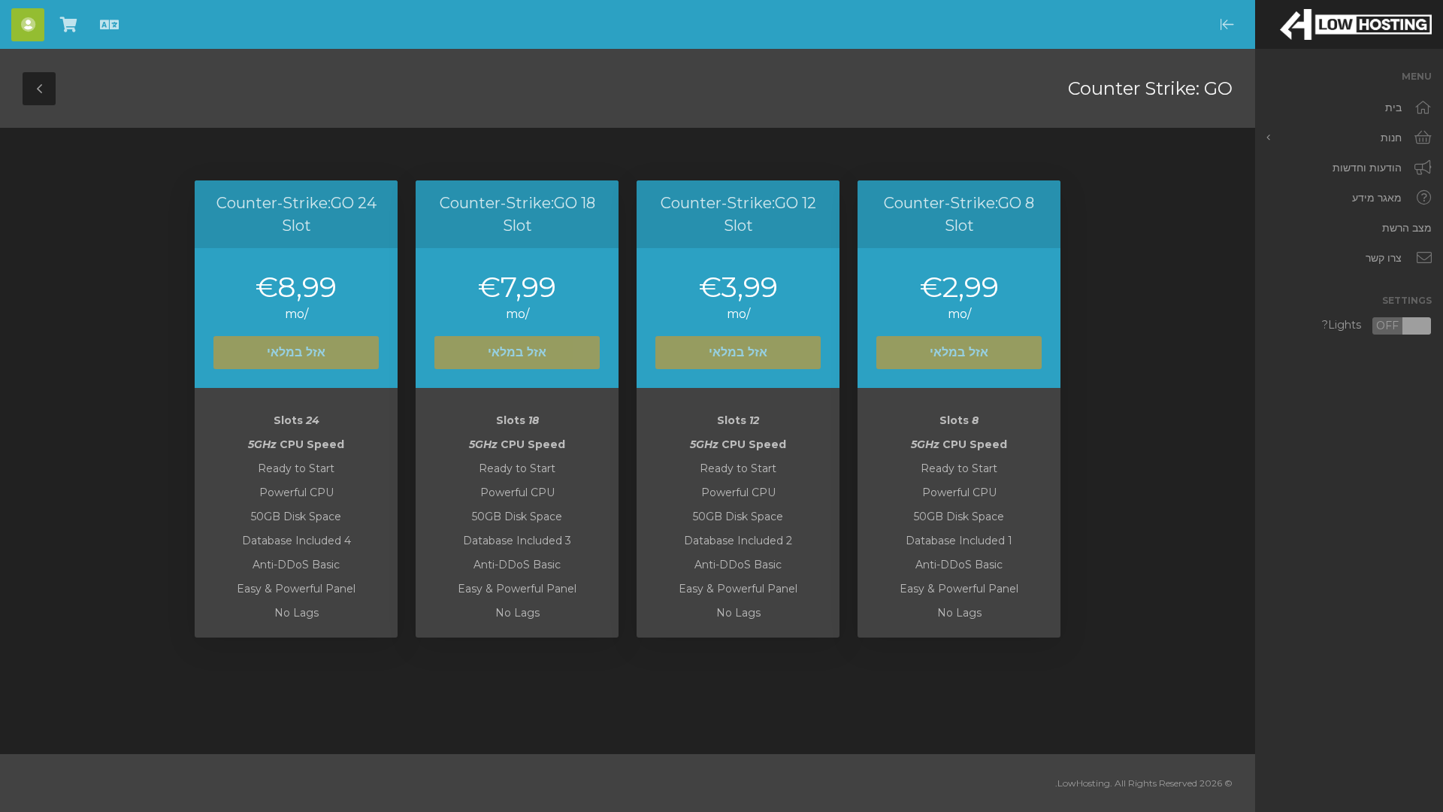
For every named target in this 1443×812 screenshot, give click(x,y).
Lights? (1377, 326)
